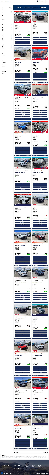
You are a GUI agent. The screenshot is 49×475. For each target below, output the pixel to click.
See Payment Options (22, 39)
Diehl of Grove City (18, 82)
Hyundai (7, 1)
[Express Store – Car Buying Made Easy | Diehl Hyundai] (31, 7)
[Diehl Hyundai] (1, 1)
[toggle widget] (2, 473)
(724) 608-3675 (40, 1)
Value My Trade (22, 41)
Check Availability (23, 79)
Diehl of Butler (35, 338)
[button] (30, 16)
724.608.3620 (28, 82)
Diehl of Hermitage (35, 82)
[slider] (2, 8)
